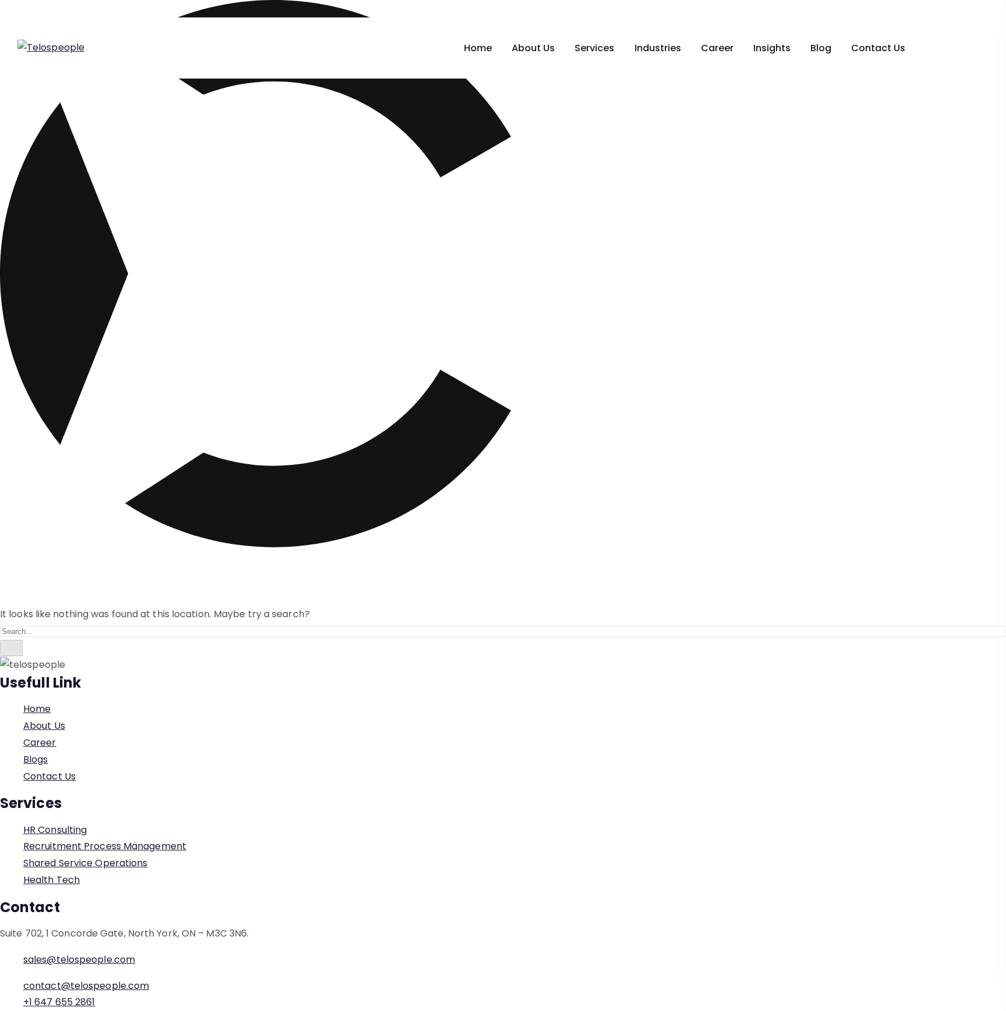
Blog (820, 48)
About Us (533, 48)
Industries (658, 48)
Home (478, 48)
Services (594, 48)
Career (717, 48)
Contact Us (878, 48)
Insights (772, 48)
